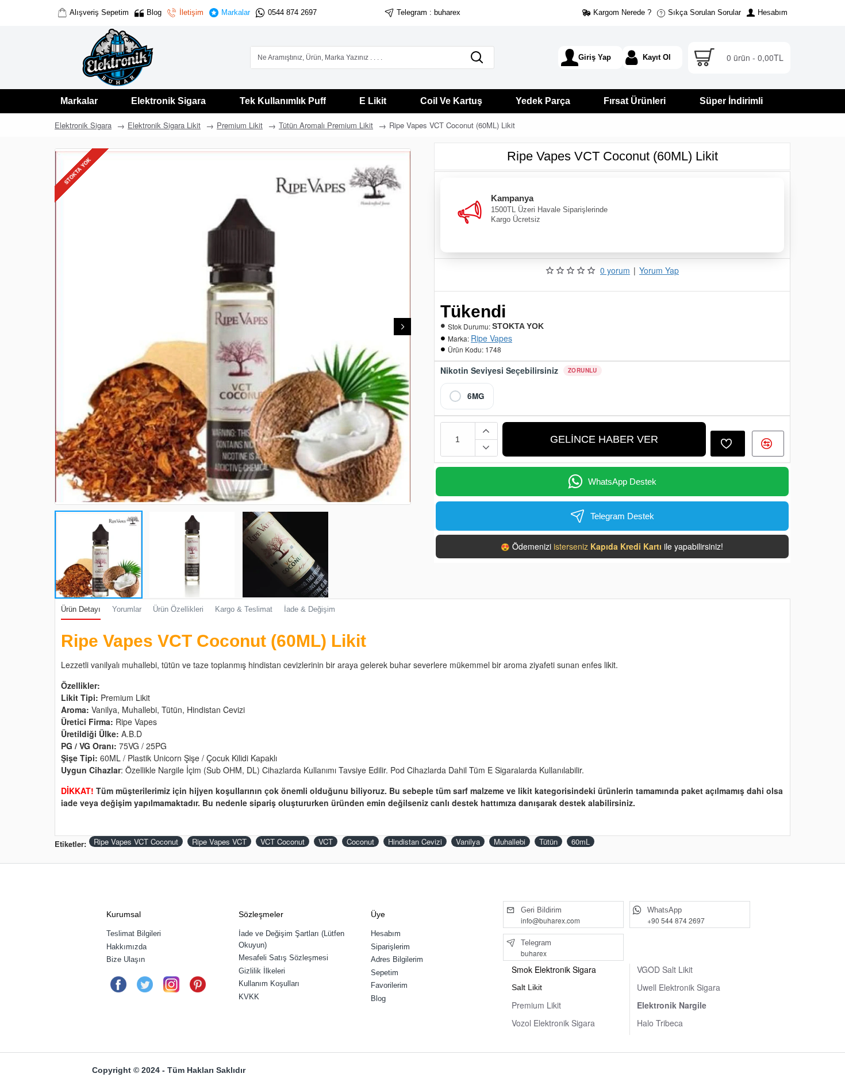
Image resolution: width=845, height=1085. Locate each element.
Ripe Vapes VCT (219, 841)
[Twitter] (144, 984)
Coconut (360, 841)
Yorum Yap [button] (659, 270)
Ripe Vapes (491, 338)
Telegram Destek (622, 516)
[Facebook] (118, 984)
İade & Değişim (309, 609)
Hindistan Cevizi (415, 841)
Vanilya (468, 841)
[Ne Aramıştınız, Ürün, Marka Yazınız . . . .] (476, 57)
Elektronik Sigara (83, 125)
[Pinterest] (197, 984)
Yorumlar (126, 609)
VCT (325, 841)
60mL (580, 841)
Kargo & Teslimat (243, 609)
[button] (63, 326)
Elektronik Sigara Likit (164, 125)
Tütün (548, 841)
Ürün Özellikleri (178, 609)
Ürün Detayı (81, 609)
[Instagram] (171, 984)
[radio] (467, 396)
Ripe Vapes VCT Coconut (136, 841)
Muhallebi (509, 841)
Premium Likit (240, 125)
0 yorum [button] (615, 270)
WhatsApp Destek (622, 481)
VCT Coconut (282, 841)
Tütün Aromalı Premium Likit (326, 125)
